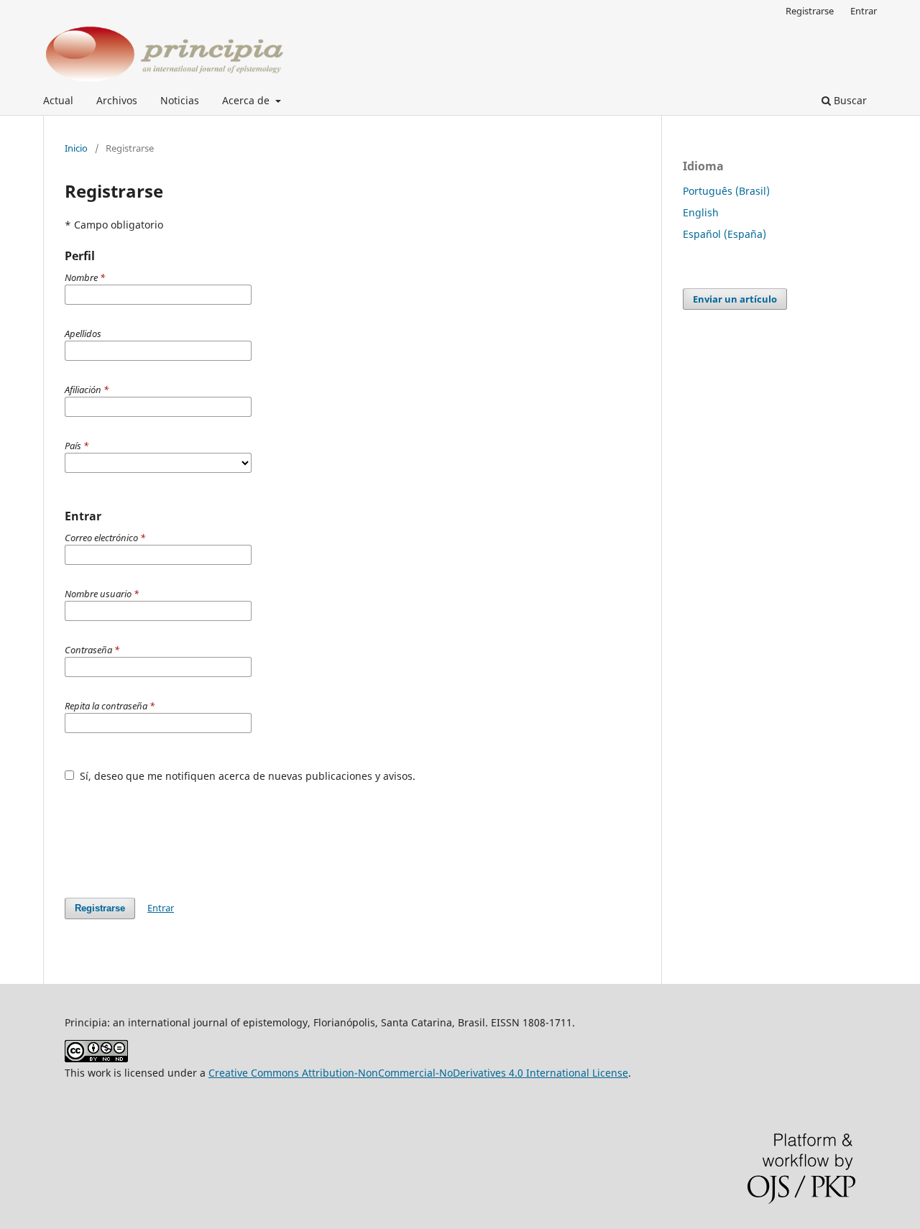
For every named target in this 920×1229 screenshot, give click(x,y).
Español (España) (724, 234)
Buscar (849, 100)
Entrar (863, 10)
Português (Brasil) (726, 191)
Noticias (179, 100)
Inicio (76, 148)
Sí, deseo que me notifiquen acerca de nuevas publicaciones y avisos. (246, 776)
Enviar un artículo (735, 299)
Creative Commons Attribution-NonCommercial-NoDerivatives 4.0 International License (418, 1073)
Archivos (116, 100)
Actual (58, 100)
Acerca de (247, 100)
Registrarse (810, 10)
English (701, 212)
